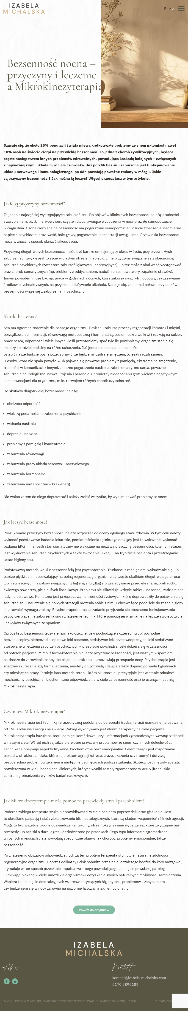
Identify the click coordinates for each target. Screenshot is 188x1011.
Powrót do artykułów (94, 910)
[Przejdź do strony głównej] (24, 8)
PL (166, 8)
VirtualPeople (127, 1001)
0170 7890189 (125, 984)
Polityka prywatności (169, 1001)
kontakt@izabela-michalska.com (139, 977)
